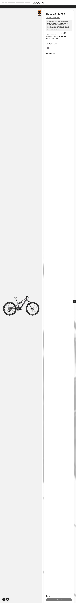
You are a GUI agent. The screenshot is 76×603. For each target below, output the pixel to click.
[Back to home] (38, 2)
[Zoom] (21, 307)
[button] (39, 13)
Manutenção (28, 2)
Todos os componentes (51, 34)
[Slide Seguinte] (7, 599)
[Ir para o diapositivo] (16, 599)
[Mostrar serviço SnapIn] (74, 301)
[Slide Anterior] (3, 599)
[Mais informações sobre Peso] (65, 33)
